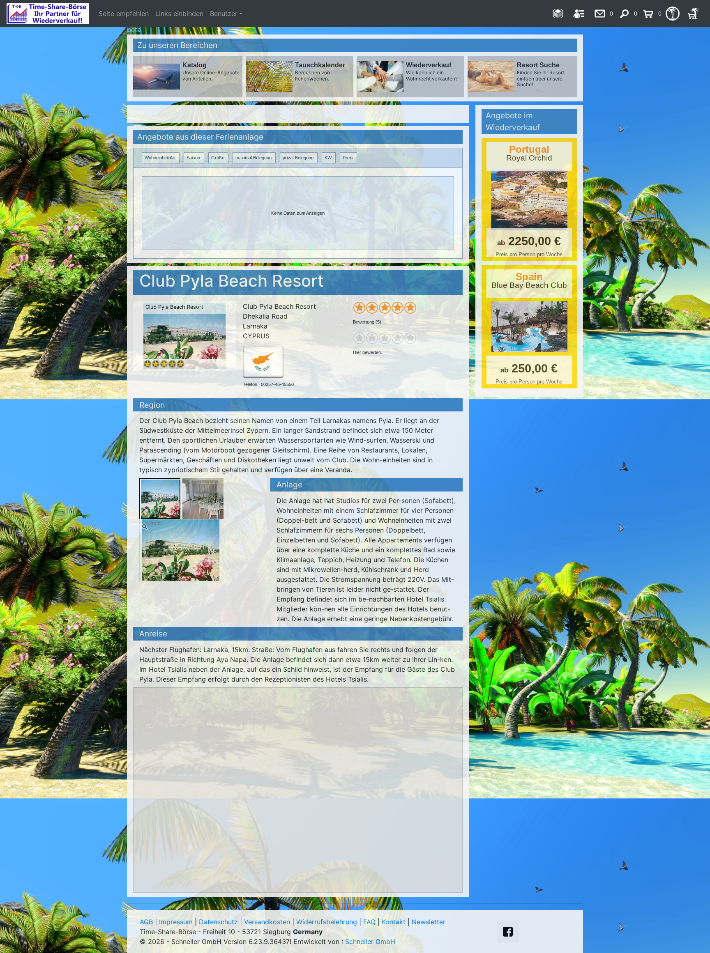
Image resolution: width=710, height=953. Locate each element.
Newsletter (428, 922)
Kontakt (394, 922)
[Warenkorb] (693, 13)
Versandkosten (267, 922)
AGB (146, 922)
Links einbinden (179, 13)
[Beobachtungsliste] (672, 13)
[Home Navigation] (558, 13)
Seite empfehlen (124, 13)
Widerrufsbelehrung (326, 922)
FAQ (369, 922)
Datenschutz (218, 922)
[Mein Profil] (579, 13)
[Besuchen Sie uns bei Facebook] (508, 932)
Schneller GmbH (370, 941)
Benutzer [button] (223, 13)
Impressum (176, 922)
